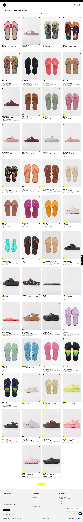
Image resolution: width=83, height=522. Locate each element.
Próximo (41, 484)
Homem (15, 502)
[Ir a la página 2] (50, 481)
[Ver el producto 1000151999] (11, 387)
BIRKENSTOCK (25, 45)
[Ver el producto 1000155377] (31, 137)
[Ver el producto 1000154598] (31, 352)
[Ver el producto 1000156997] (11, 31)
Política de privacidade (12, 507)
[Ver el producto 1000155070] (31, 316)
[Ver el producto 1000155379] (72, 66)
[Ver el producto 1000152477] (11, 245)
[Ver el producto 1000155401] (11, 66)
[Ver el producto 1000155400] (51, 31)
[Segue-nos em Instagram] (3, 514)
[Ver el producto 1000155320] (11, 173)
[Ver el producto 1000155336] (72, 137)
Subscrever (6, 510)
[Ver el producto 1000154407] (31, 387)
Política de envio (35, 502)
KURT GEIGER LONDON (7, 260)
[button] (45, 157)
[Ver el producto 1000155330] (51, 173)
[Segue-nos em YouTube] (9, 514)
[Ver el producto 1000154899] (72, 245)
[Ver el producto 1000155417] (11, 101)
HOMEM (15, 4)
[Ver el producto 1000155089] (11, 316)
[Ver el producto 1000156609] (31, 31)
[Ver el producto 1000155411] (11, 137)
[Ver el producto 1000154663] (11, 423)
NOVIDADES (46, 4)
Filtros (37, 13)
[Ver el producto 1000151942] (51, 352)
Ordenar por (45, 13)
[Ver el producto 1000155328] (72, 173)
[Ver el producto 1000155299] (51, 209)
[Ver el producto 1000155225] (31, 245)
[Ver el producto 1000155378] (31, 66)
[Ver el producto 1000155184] (31, 281)
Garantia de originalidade (37, 506)
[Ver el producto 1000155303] (31, 209)
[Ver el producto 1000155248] (51, 245)
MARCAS (20, 4)
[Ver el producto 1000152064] (72, 352)
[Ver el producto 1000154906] (51, 459)
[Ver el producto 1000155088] (72, 281)
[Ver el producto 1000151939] (11, 352)
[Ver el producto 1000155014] (11, 281)
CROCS (64, 223)
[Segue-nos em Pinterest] (6, 514)
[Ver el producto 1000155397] (72, 31)
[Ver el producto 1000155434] (31, 101)
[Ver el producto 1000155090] (51, 281)
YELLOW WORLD (11, 5)
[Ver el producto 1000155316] (31, 173)
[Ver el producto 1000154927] (51, 423)
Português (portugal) (16, 518)
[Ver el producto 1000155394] (51, 66)
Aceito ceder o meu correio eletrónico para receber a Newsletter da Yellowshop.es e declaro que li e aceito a (10, 506)
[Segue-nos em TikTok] (12, 514)
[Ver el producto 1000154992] (31, 459)
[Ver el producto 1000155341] (51, 137)
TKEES (44, 295)
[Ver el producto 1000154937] (31, 423)
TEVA (23, 402)
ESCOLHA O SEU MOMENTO (29, 4)
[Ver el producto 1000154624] (51, 387)
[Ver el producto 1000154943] (51, 316)
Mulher (7, 502)
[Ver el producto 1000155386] (51, 101)
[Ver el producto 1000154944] (72, 423)
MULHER (9, 4)
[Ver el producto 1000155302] (11, 209)
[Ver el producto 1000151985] (72, 316)
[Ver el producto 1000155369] (72, 101)
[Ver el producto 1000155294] (72, 209)
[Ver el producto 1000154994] (72, 387)
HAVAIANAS (5, 45)
